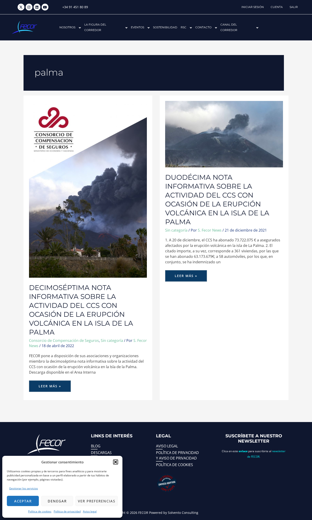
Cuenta (277, 7)
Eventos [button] (137, 27)
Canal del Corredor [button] (228, 27)
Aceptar (23, 501)
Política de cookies (39, 511)
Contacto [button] (203, 27)
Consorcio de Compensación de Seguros (64, 340)
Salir (294, 7)
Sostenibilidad (165, 27)
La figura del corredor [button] (95, 27)
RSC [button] (183, 27)
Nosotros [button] (67, 27)
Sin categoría (112, 340)
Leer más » (54, 384)
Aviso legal (90, 511)
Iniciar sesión (252, 7)
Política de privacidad (67, 511)
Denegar (57, 501)
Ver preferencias (96, 501)
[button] (115, 462)
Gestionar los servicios (23, 488)
